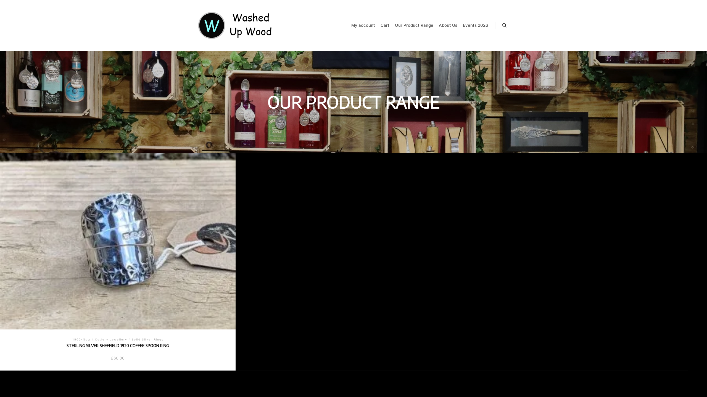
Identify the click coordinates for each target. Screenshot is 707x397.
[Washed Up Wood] (235, 25)
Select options (118, 232)
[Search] (505, 25)
